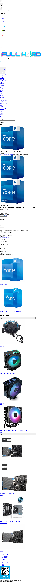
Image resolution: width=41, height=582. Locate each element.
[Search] (1, 4)
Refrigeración (2, 85)
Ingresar (4, 69)
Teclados (1, 95)
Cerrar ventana (2, 122)
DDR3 (1, 91)
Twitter (3, 564)
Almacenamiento (2, 87)
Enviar (1, 121)
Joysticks (1, 105)
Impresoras (1, 112)
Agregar (6, 227)
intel (0, 237)
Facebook (3, 563)
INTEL (1, 82)
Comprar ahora (2, 153)
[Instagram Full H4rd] (0, 63)
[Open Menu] (1, 9)
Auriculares (1, 101)
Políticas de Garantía (4, 558)
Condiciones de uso (4, 557)
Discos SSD (1, 89)
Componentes (2, 83)
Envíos (3, 560)
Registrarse (3, 17)
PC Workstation (2, 76)
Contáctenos (3, 561)
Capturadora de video (3, 108)
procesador (6, 237)
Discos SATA (2, 88)
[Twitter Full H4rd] (0, 61)
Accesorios (1, 104)
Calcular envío (2, 227)
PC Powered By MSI (3, 77)
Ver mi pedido (3, 18)
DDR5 (1, 92)
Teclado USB (2, 97)
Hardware (3, 20)
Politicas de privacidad (5, 562)
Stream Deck (2, 109)
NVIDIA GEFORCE (3, 80)
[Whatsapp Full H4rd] (0, 60)
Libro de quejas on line (5, 556)
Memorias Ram (2, 90)
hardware (3, 237)
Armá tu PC (3, 19)
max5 (8, 237)
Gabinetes (1, 86)
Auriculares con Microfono (3, 103)
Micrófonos (1, 107)
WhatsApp (6, 554)
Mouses (1, 98)
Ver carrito (1, 15)
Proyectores (1, 113)
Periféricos (3, 21)
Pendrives (1, 111)
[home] (1, 2)
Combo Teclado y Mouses (3, 100)
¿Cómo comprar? (4, 559)
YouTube (3, 565)
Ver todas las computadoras (3, 74)
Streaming (1, 106)
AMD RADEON (2, 79)
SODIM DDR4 (2, 93)
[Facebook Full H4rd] (0, 62)
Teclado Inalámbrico (2, 96)
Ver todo (3, 22)
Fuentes (1, 84)
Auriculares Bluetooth (3, 102)
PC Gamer (1, 75)
